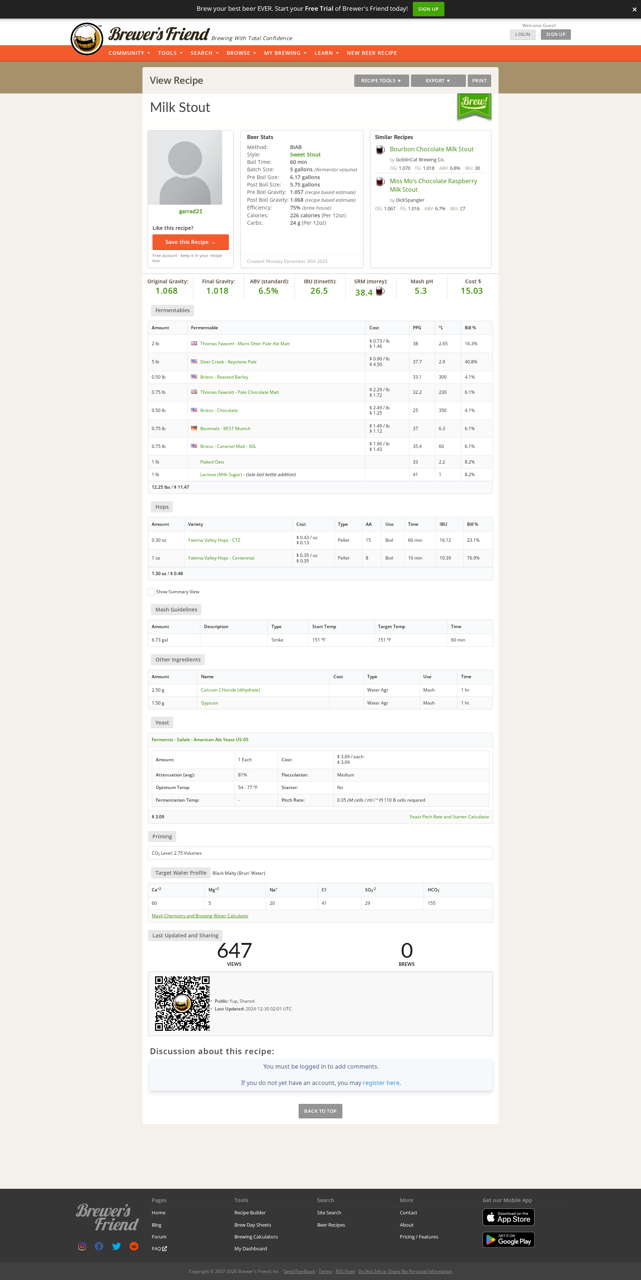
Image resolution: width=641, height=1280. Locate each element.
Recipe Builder (250, 1212)
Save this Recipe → (190, 241)
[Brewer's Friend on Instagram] (82, 1248)
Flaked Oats (212, 462)
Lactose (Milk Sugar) (221, 474)
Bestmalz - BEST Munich (225, 428)
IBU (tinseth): (320, 281)
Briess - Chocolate (219, 410)
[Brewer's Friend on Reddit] (133, 1248)
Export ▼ (438, 80)
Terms (325, 1271)
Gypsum (209, 703)
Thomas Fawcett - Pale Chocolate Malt (239, 392)
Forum (159, 1236)
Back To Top (320, 1111)
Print (479, 80)
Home (158, 1212)
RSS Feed (345, 1271)
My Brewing (282, 52)
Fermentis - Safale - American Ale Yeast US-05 (200, 739)
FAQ (157, 1248)
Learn (324, 52)
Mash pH (422, 281)
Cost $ (473, 281)
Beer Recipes (331, 1224)
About (407, 1224)
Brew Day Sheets (252, 1224)
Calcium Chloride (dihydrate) (230, 690)
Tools (167, 52)
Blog (156, 1224)
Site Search (329, 1212)
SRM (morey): (371, 281)
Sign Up (428, 9)
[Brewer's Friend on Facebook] (99, 1248)
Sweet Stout (305, 154)
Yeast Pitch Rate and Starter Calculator (449, 816)
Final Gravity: (218, 281)
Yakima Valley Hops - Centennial (221, 558)
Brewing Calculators (256, 1236)
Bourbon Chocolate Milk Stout (432, 149)
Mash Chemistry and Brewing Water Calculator (200, 915)
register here (381, 1083)
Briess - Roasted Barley (224, 377)
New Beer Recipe (372, 52)
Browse (238, 52)
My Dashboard (250, 1248)
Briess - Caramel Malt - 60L (228, 446)
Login (522, 34)
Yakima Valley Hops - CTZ (214, 540)
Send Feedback (299, 1271)
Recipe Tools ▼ (381, 80)
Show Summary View (177, 591)
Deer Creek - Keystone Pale (228, 362)
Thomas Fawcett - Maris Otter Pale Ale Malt (245, 343)
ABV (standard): (269, 281)
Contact (408, 1212)
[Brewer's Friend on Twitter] (116, 1248)
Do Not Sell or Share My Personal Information (405, 1271)
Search (202, 52)
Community (126, 52)
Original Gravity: (167, 281)
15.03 (472, 290)
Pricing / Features (419, 1236)
